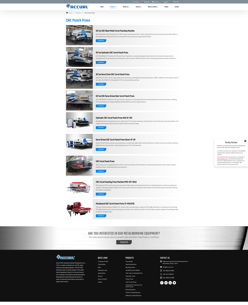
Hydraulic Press (130, 276)
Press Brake (129, 261)
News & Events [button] (152, 6)
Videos (166, 6)
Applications (102, 273)
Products (78, 13)
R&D (99, 267)
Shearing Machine (131, 264)
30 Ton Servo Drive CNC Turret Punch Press (112, 74)
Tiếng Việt (176, 2)
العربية (166, 2)
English (137, 2)
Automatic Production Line (134, 285)
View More (101, 41)
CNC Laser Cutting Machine (134, 273)
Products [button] (112, 6)
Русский (146, 2)
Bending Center (130, 267)
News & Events (102, 279)
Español (156, 2)
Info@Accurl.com (168, 267)
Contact (177, 6)
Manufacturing (102, 270)
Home (102, 6)
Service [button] (138, 6)
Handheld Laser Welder (133, 270)
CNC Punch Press (131, 282)
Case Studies (101, 264)
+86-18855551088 (168, 270)
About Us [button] (125, 6)
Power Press (129, 279)
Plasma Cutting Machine (133, 292)
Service (100, 276)
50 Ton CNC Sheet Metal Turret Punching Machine (115, 31)
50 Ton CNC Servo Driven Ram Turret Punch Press (115, 96)
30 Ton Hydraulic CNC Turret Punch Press (112, 53)
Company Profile (103, 261)
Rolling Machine (130, 289)
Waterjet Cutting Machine (133, 295)
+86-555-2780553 (168, 274)
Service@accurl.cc (222, 159)
